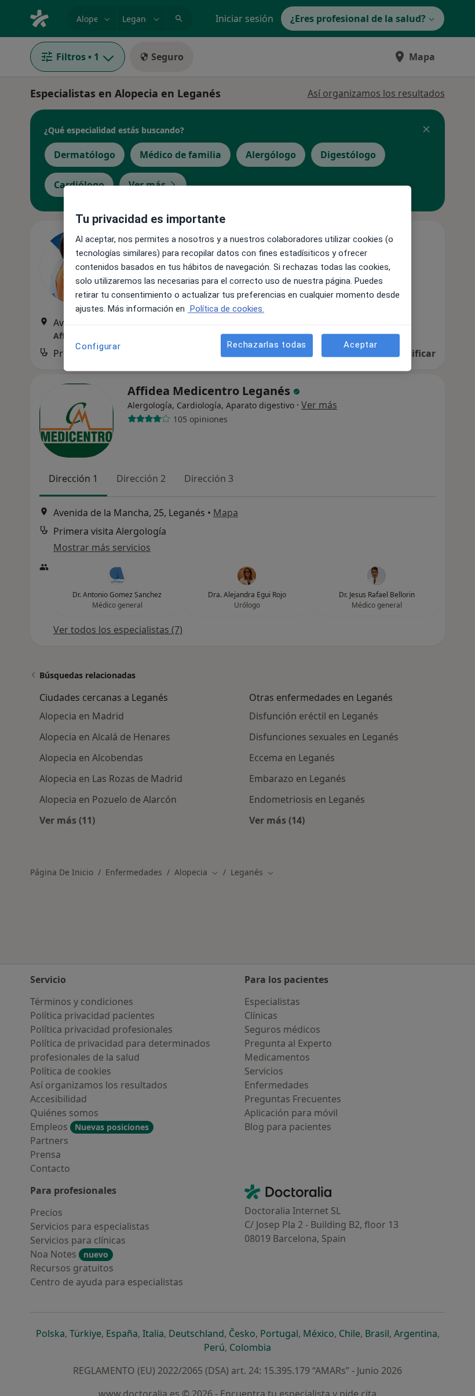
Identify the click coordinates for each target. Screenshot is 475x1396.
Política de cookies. (226, 309)
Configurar (98, 346)
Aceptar (360, 344)
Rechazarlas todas (266, 344)
